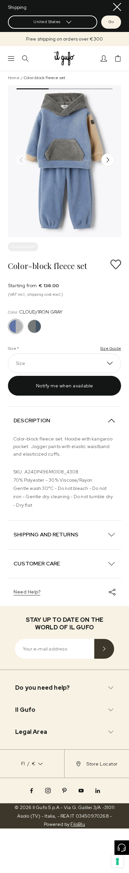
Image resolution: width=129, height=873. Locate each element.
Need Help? (27, 592)
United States (47, 21)
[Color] (34, 326)
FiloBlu (77, 824)
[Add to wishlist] (115, 264)
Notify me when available (64, 386)
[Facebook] (31, 790)
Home (14, 77)
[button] (64, 39)
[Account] (104, 58)
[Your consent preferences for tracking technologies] (117, 861)
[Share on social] (112, 592)
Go (111, 21)
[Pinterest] (64, 790)
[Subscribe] (104, 649)
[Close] (117, 7)
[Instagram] (48, 790)
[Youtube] (81, 790)
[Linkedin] (97, 790)
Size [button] (20, 363)
